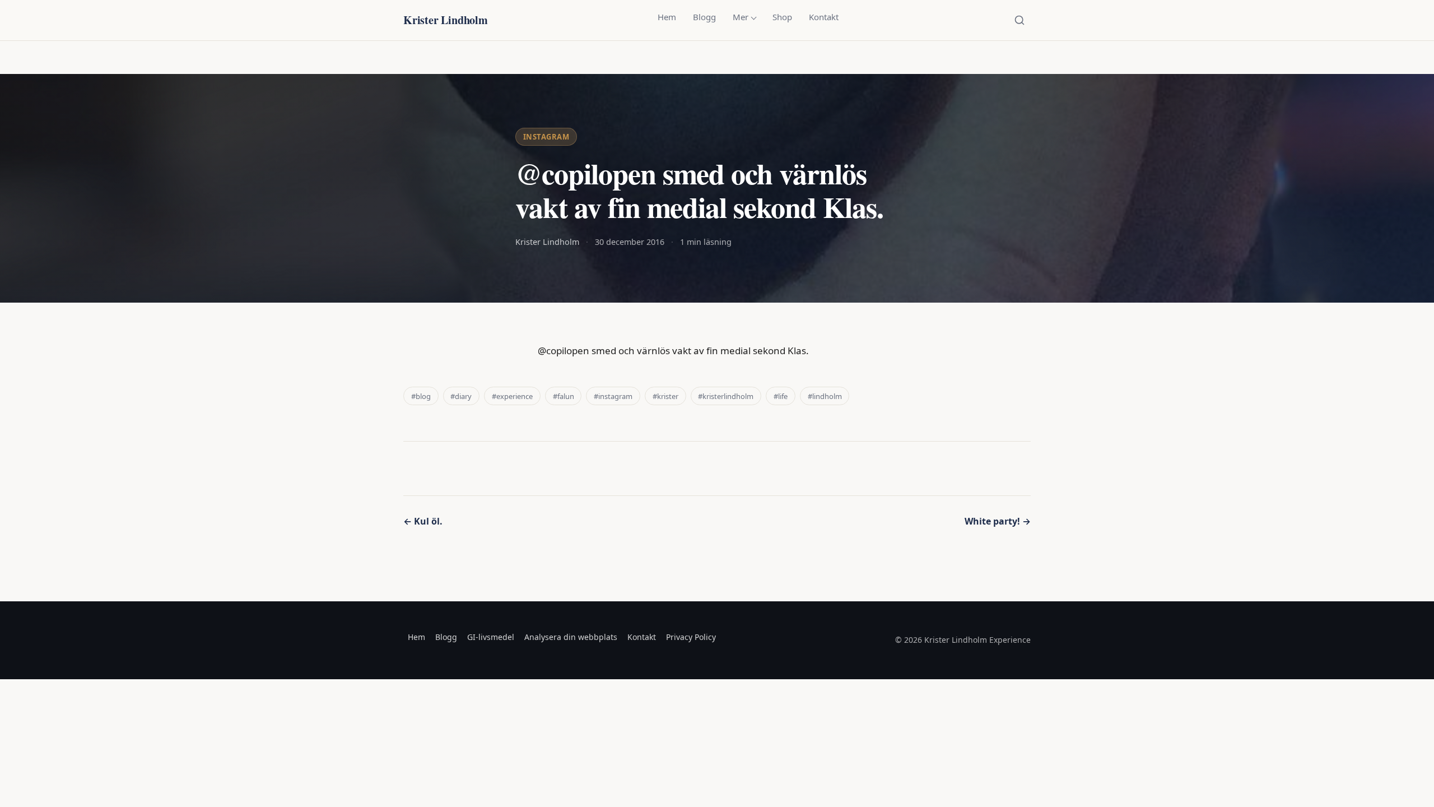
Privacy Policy (691, 637)
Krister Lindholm (445, 20)
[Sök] (1019, 20)
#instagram (613, 396)
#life (781, 396)
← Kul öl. (423, 521)
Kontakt (824, 16)
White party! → (998, 521)
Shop (782, 16)
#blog (421, 396)
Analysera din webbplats (570, 637)
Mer (740, 16)
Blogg (704, 16)
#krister (665, 396)
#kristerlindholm (725, 396)
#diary (461, 396)
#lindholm (825, 396)
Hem (667, 16)
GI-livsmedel (490, 637)
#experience (512, 396)
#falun (563, 396)
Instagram (546, 137)
